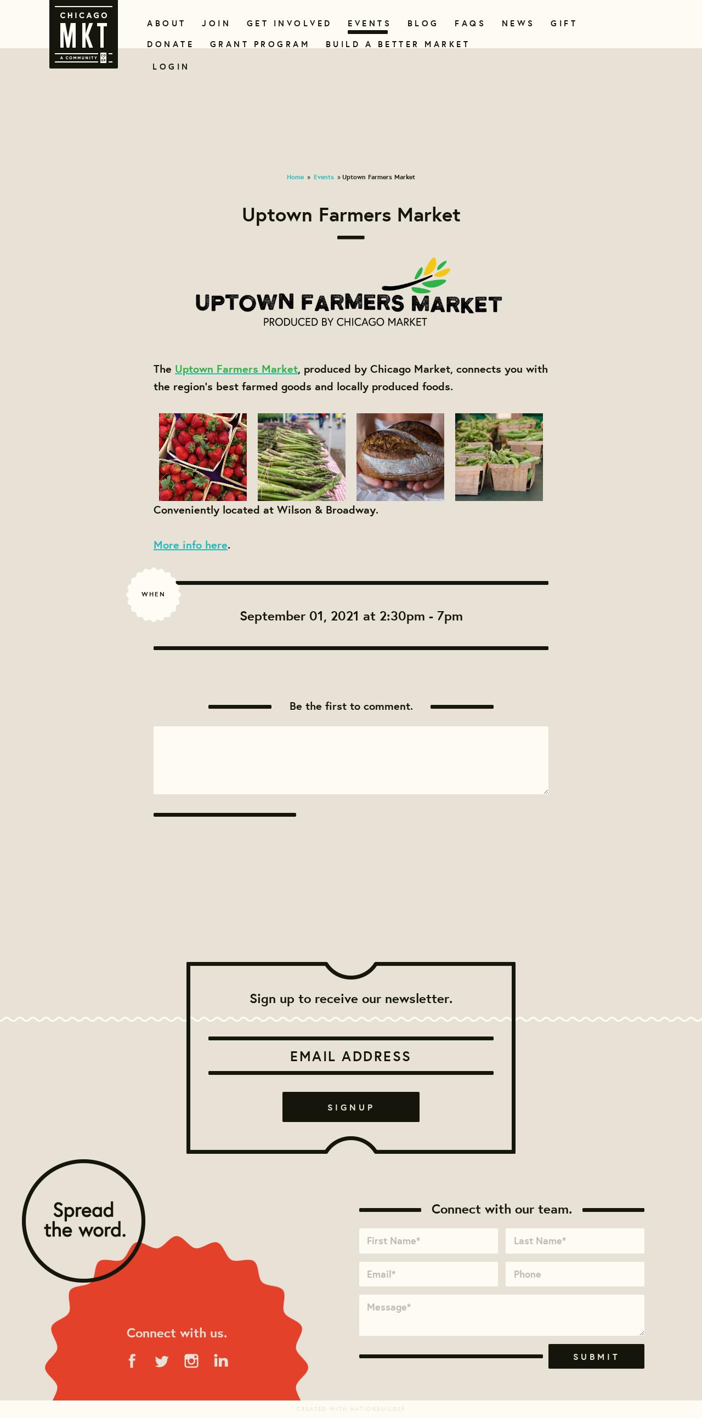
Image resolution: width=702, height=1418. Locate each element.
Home (295, 176)
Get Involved (286, 23)
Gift (563, 23)
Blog (422, 23)
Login (171, 66)
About (165, 23)
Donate (168, 44)
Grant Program (255, 44)
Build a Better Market (391, 44)
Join (215, 23)
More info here (191, 544)
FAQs (469, 23)
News (517, 23)
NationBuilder (378, 1409)
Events (368, 23)
